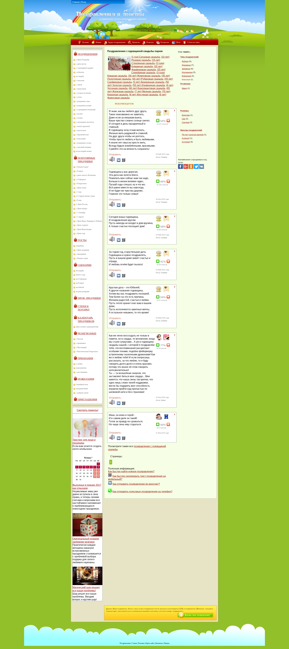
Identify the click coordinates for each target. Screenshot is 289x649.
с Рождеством (81, 183)
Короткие (186, 115)
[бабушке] (158, 115)
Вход (83, 2)
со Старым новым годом (85, 196)
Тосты (82, 240)
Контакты (159, 643)
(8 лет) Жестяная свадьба (143, 94)
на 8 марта (80, 283)
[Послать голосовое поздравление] (112, 161)
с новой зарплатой (83, 126)
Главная (76, 2)
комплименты (81, 368)
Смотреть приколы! (87, 410)
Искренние (186, 76)
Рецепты (150, 42)
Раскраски (164, 42)
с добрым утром (82, 393)
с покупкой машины (83, 147)
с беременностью (82, 135)
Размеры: (184, 111)
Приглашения (87, 399)
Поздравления (87, 54)
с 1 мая (78, 192)
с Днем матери (81, 208)
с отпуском (80, 80)
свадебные (80, 246)
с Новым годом (82, 258)
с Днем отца (80, 233)
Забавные (186, 69)
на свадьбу (80, 76)
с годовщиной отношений (85, 110)
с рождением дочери (83, 105)
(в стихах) (186, 142)
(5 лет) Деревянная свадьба (148, 82)
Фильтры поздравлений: (191, 130)
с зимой (79, 85)
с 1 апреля (80, 217)
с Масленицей (81, 347)
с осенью (79, 118)
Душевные (186, 65)
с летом (79, 97)
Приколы (136, 42)
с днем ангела (81, 64)
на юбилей (80, 287)
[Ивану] (165, 419)
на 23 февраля (81, 279)
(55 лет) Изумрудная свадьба (149, 85)
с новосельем (81, 130)
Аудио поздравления (116, 42)
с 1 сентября (80, 213)
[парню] (158, 419)
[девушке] (158, 339)
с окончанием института (85, 122)
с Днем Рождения (82, 60)
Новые (98, 42)
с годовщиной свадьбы (84, 68)
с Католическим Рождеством (87, 351)
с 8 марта (79, 171)
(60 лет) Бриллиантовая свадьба (147, 88)
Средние (186, 122)
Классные (186, 80)
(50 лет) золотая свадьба (193, 135)
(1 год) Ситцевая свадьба (145, 57)
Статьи (134, 643)
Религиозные (87, 333)
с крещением (81, 343)
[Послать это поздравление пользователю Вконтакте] (119, 161)
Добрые (185, 61)
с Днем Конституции (83, 229)
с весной (79, 114)
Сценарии (84, 265)
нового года (80, 275)
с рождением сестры (83, 143)
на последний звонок (84, 151)
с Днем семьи (81, 188)
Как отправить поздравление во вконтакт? (136, 484)
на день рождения (82, 291)
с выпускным (81, 89)
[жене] (165, 339)
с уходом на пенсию (83, 93)
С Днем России (81, 204)
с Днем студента (82, 225)
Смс (183, 119)
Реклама (141, 643)
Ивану (184, 88)
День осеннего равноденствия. (87, 327)
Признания (85, 358)
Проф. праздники (89, 298)
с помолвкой (80, 139)
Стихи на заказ (193, 42)
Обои (178, 42)
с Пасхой (79, 339)
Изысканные (187, 72)
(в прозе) (186, 138)
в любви (79, 364)
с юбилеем (80, 72)
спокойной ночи (82, 384)
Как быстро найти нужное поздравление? (131, 471)
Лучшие (85, 42)
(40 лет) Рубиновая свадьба (147, 79)
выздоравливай (82, 389)
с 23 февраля (81, 179)
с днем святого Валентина (86, 175)
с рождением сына (83, 101)
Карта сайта (150, 643)
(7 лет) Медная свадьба (148, 91)
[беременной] (165, 115)
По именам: (185, 84)
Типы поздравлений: (189, 57)
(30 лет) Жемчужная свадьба (144, 75)
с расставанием (81, 372)
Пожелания (86, 379)
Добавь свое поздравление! (197, 615)
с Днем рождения (82, 250)
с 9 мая (78, 200)
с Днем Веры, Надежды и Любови (89, 221)
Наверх (166, 643)
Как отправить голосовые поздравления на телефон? (142, 491)
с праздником (81, 254)
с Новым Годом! (82, 167)
